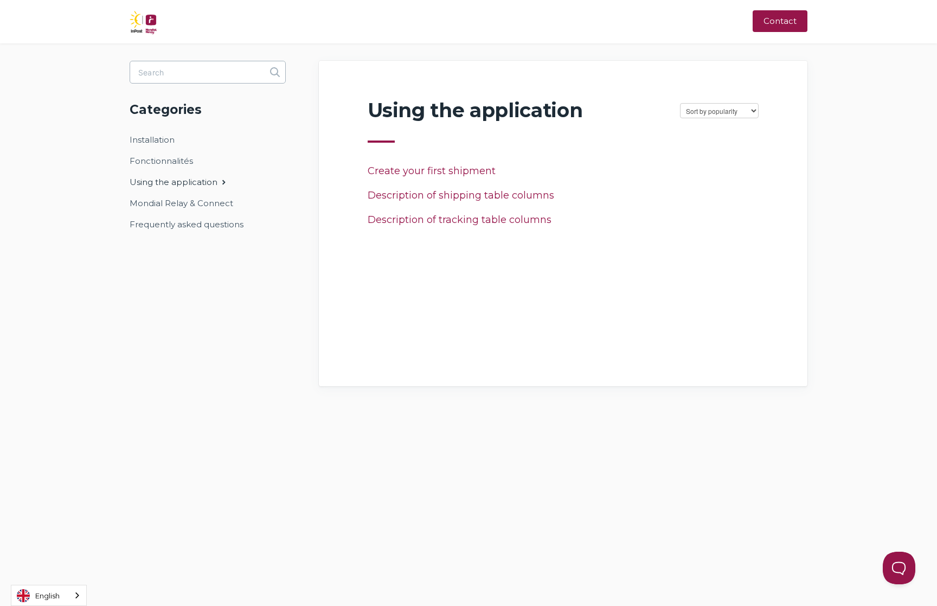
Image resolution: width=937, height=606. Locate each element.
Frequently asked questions (186, 224)
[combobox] (49, 595)
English (47, 595)
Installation (152, 140)
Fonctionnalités (161, 161)
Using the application (175, 182)
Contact (780, 21)
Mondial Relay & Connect (181, 203)
